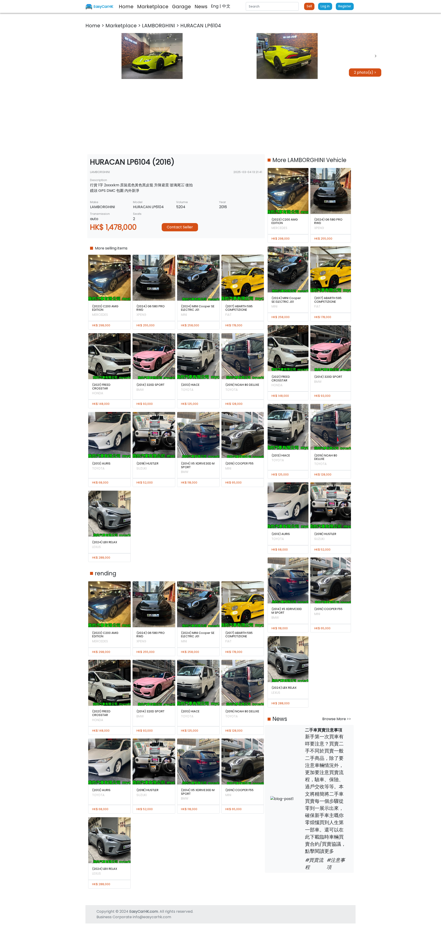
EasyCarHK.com (143, 911)
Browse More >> (336, 719)
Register (344, 6)
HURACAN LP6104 (200, 25)
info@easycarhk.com (152, 917)
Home (93, 25)
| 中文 (225, 6)
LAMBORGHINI (159, 25)
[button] (152, 56)
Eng (215, 6)
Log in (325, 6)
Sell (309, 6)
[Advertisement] (220, 116)
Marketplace (121, 25)
